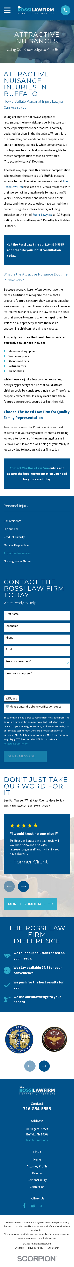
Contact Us (37, 1187)
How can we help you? (19, 673)
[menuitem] (37, 521)
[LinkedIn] (49, 1205)
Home (37, 1159)
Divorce (37, 1173)
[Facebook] (24, 1205)
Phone (9, 637)
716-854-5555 (37, 1108)
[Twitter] (41, 1205)
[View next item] (23, 886)
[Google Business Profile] (33, 1205)
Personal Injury (37, 1180)
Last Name (12, 626)
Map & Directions (37, 1140)
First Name (12, 614)
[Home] (35, 10)
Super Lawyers (42, 215)
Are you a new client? (18, 661)
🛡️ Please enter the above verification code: (33, 706)
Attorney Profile (37, 1166)
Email (9, 649)
